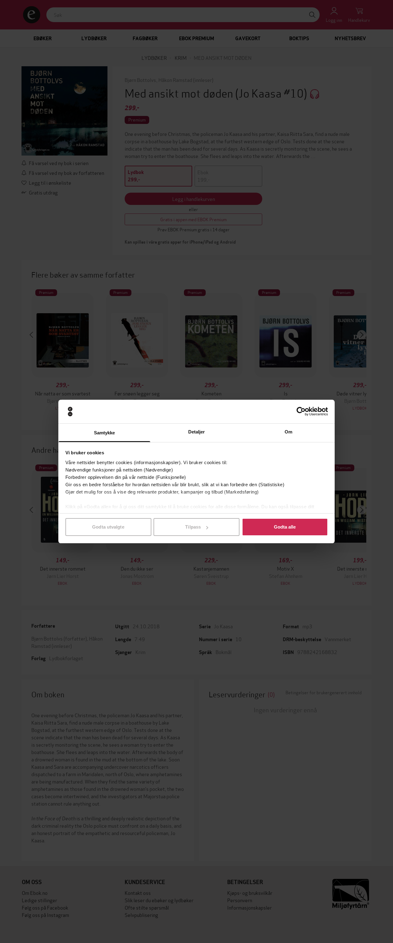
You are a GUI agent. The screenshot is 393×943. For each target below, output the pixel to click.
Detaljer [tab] (196, 431)
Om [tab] (288, 431)
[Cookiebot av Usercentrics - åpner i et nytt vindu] (301, 411)
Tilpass (193, 526)
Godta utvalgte (108, 526)
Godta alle (285, 526)
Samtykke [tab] (104, 432)
